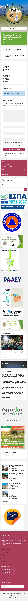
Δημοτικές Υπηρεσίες (5, 549)
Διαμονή (3, 559)
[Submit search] (25, 189)
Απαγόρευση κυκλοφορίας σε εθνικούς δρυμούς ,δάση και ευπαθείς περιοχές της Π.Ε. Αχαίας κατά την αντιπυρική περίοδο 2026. (14, 382)
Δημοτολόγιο (6, 593)
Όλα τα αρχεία (5, 184)
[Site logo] (14, 24)
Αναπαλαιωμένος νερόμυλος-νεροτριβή (16, 492)
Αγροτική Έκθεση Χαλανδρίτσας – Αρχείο (12, 352)
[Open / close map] (25, 28)
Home (4, 42)
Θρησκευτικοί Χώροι (19, 470)
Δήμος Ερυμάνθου (15, 55)
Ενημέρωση (9, 42)
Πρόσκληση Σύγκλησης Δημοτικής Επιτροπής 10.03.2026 (6, 78)
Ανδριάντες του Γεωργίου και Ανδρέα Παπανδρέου (16, 474)
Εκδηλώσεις (3, 561)
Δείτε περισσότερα (6, 397)
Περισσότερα (5, 501)
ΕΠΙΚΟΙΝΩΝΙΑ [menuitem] (5, 174)
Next (4, 73)
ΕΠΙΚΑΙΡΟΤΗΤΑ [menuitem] (5, 169)
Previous (5, 63)
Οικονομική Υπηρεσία (20, 593)
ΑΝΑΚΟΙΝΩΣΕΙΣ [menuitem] (6, 172)
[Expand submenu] (25, 164)
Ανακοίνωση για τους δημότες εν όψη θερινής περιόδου (13, 388)
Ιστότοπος (5, 137)
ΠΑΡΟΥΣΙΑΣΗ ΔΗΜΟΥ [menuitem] (7, 167)
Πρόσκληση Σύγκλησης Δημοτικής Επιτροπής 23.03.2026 (6, 67)
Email (4, 131)
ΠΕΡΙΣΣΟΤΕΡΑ (5, 357)
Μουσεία (17, 498)
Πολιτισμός (3, 554)
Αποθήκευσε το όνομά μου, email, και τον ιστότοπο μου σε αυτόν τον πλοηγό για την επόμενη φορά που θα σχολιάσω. (14, 144)
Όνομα (5, 125)
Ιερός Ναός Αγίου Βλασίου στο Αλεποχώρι (16, 466)
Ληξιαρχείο (12, 593)
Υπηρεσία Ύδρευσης (14, 595)
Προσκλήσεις (7, 56)
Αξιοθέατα (13, 470)
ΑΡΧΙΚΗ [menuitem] (4, 161)
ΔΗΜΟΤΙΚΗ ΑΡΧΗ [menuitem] (6, 164)
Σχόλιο (5, 108)
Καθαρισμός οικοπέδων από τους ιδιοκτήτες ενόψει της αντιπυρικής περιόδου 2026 (12, 393)
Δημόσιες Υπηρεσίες (5, 552)
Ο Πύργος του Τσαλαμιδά (15, 483)
